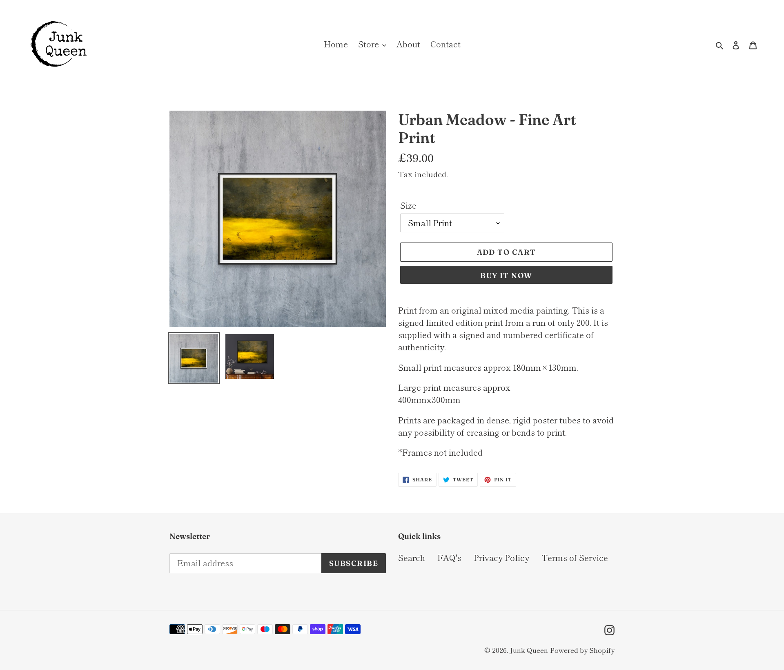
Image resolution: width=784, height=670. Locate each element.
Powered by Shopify (582, 650)
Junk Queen (529, 650)
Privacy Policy (501, 557)
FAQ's (449, 557)
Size (408, 205)
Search (411, 557)
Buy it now (506, 275)
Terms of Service (574, 557)
